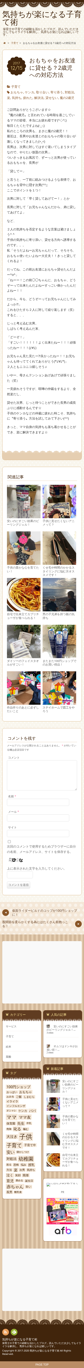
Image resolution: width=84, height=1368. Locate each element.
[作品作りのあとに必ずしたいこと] (24, 702)
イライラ (12, 1101)
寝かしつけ (23, 1152)
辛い (28, 1187)
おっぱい (11, 1092)
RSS (5, 1332)
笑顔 (18, 1175)
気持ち (16, 98)
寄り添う (56, 92)
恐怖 (16, 1165)
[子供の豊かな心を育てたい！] (24, 563)
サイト (12, 827)
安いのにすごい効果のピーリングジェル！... (62, 1027)
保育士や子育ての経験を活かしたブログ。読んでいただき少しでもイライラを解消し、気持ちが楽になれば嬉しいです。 (41, 1344)
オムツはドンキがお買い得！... (62, 1047)
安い (10, 1152)
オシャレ (11, 1110)
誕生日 (29, 1181)
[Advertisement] (42, 972)
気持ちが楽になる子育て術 (19, 1339)
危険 (8, 1129)
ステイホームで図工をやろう (59, 709)
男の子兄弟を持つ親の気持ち (59, 616)
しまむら (29, 1097)
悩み (23, 1165)
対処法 (69, 92)
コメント (14, 758)
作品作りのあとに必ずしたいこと (23, 709)
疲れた (27, 98)
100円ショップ (18, 1087)
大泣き (11, 1136)
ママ (11, 1117)
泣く (9, 1175)
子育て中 (30, 1145)
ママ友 (25, 1117)
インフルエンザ (15, 1106)
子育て (16, 86)
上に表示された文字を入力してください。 (37, 868)
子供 (25, 1136)
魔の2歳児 (67, 98)
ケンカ (29, 92)
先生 (20, 1123)
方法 (9, 1170)
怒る (8, 1164)
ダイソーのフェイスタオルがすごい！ (23, 662)
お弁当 (10, 1096)
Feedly (14, 1332)
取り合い (42, 92)
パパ (32, 1111)
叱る (17, 1128)
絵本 (8, 1046)
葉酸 (8, 1056)
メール (13, 812)
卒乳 (28, 1123)
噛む (25, 1129)
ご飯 (19, 1097)
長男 (9, 1192)
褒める (19, 1180)
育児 (10, 1180)
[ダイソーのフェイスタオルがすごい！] (24, 656)
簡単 (26, 1175)
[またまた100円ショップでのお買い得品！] (59, 656)
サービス (11, 1026)
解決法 (39, 98)
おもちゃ (17, 92)
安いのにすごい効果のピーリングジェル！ (23, 522)
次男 (22, 1170)
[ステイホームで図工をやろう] (59, 702)
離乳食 (18, 1192)
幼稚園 (26, 1159)
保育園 (10, 1123)
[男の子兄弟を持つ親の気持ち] (59, 609)
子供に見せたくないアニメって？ (59, 522)
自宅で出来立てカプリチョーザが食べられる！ (23, 616)
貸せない (51, 98)
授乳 (31, 1165)
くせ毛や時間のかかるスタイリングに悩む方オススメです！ (59, 571)
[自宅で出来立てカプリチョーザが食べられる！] (24, 609)
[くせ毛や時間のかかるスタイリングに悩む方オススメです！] (59, 563)
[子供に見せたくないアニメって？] (59, 516)
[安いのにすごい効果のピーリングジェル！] (24, 516)
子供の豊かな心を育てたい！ (23, 569)
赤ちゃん (15, 1186)
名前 (12, 796)
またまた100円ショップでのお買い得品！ (59, 662)
